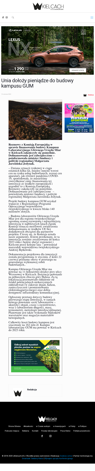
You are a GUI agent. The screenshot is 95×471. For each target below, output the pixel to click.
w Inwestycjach (59, 426)
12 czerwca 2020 (6, 94)
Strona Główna (14, 426)
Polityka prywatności (81, 431)
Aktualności (28, 426)
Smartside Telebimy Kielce (32, 458)
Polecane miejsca (12, 431)
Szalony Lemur (66, 456)
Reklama (25, 431)
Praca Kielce (65, 431)
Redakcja (91, 95)
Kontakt (35, 431)
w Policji (72, 426)
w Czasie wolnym (43, 426)
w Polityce (82, 426)
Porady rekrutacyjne (49, 431)
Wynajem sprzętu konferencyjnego (59, 458)
